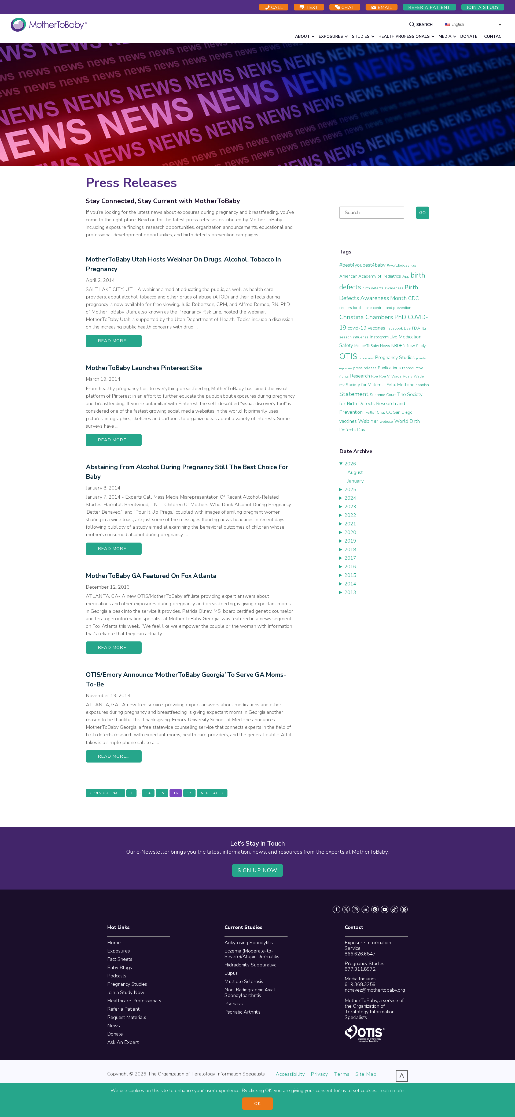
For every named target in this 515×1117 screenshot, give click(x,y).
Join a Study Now (125, 992)
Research (360, 376)
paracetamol (366, 358)
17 (191, 793)
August (355, 472)
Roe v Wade (413, 376)
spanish (422, 384)
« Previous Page (105, 794)
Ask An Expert (123, 1042)
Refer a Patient (429, 7)
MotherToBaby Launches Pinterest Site (144, 368)
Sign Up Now (257, 870)
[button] (422, 24)
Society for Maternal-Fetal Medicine (380, 385)
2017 (350, 558)
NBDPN (398, 346)
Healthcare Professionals (134, 1001)
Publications (389, 368)
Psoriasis (234, 1003)
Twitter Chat (374, 412)
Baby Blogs (119, 967)
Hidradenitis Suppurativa (251, 965)
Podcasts (116, 976)
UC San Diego (399, 412)
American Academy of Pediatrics (370, 276)
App (405, 276)
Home (114, 942)
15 (164, 793)
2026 (350, 464)
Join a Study (483, 7)
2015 (350, 575)
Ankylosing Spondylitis (249, 942)
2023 (350, 506)
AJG (413, 266)
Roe (374, 376)
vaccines (348, 421)
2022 (350, 515)
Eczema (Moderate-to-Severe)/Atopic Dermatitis (252, 954)
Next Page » (212, 794)
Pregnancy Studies (395, 357)
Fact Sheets (119, 959)
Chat (347, 7)
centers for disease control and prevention (375, 307)
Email (384, 7)
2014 (350, 584)
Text (311, 7)
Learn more (391, 1090)
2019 (350, 541)
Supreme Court (383, 394)
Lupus (231, 973)
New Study (416, 345)
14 (150, 793)
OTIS (348, 356)
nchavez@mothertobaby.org (375, 990)
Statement (354, 394)
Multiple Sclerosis (244, 981)
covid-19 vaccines (366, 328)
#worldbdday (398, 265)
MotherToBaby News (372, 345)
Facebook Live (399, 328)
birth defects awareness (382, 288)
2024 (350, 498)
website (386, 421)
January (355, 481)
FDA (416, 328)
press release (365, 368)
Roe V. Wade (390, 376)
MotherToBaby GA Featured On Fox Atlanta (151, 575)
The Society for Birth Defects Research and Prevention (380, 403)
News (113, 1025)
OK (257, 1104)
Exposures (118, 951)
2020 (350, 532)
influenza (361, 337)
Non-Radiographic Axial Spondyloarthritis (250, 993)
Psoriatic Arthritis (242, 1012)
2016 (350, 566)
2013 (350, 592)
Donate (115, 1034)
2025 (350, 489)
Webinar (368, 421)
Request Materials (126, 1017)
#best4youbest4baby (362, 265)
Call (276, 7)
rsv (341, 384)
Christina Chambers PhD (372, 317)
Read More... (114, 341)
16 (177, 793)
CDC (413, 298)
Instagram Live (383, 337)
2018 (350, 549)
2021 (350, 524)
